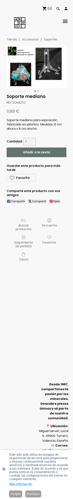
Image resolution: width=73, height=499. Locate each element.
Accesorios (30, 39)
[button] (58, 8)
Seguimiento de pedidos (23, 244)
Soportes (50, 39)
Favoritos (49, 242)
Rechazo (33, 494)
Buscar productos (24, 227)
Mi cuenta (49, 225)
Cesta (23, 259)
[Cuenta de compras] (66, 8)
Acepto (15, 494)
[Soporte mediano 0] (36, 67)
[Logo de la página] (19, 22)
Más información (20, 484)
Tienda (12, 39)
